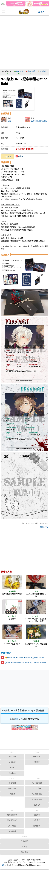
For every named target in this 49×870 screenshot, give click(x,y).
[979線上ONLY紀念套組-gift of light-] (17, 98)
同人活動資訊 (37, 783)
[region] (22, 549)
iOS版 (24, 847)
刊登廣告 (36, 815)
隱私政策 (36, 756)
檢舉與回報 (12, 788)
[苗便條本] (12, 607)
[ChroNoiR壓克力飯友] (12, 631)
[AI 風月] (24, 728)
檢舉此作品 (44, 527)
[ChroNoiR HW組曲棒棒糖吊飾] (36, 582)
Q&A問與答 (12, 826)
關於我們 (12, 756)
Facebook (12, 773)
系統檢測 (12, 831)
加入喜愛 (31, 71)
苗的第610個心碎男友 (39, 121)
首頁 (2, 865)
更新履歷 (12, 762)
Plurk (12, 768)
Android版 (24, 841)
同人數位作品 (37, 799)
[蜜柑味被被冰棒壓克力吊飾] (12, 582)
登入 (42, 12)
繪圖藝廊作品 (12, 815)
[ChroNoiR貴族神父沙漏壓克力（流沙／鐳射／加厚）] (36, 607)
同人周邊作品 (37, 794)
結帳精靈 (24, 852)
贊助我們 (36, 826)
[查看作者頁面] (4, 119)
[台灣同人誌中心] (23, 12)
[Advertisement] (24, 41)
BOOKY (37, 805)
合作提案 (36, 820)
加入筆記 (43, 71)
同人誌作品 (37, 788)
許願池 (12, 794)
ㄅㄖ (9, 121)
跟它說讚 (19, 71)
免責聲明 (36, 762)
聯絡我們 (12, 783)
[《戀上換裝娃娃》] (24, 4)
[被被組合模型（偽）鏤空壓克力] (36, 631)
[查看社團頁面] (27, 119)
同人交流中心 (12, 820)
